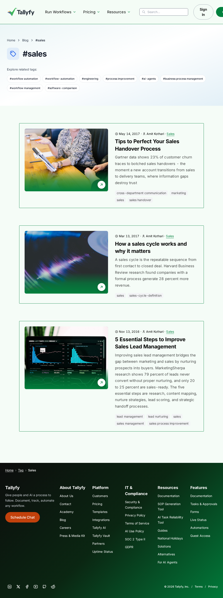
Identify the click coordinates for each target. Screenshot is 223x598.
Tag (21, 470)
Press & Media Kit (72, 536)
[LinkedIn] (9, 586)
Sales (170, 134)
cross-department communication (141, 193)
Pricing (89, 12)
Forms (194, 512)
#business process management (183, 78)
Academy (67, 512)
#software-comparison (62, 88)
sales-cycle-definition (145, 295)
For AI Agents (167, 562)
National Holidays (170, 538)
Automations (199, 527)
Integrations (101, 520)
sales (120, 200)
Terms (199, 586)
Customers (100, 496)
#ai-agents (149, 78)
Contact (65, 504)
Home (11, 40)
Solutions (164, 546)
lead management (130, 416)
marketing (178, 193)
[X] (18, 586)
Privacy (213, 586)
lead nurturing (158, 416)
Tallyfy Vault (101, 536)
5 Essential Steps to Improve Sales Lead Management (150, 343)
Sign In (203, 12)
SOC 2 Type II (135, 539)
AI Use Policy (134, 531)
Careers (65, 527)
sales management (130, 423)
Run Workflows (58, 12)
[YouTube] (35, 586)
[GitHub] (44, 586)
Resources (116, 12)
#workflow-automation (59, 78)
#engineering (90, 78)
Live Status (198, 520)
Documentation (168, 496)
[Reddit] (53, 586)
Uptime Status (102, 551)
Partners (98, 543)
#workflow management (25, 88)
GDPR (129, 547)
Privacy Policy (135, 515)
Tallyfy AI (99, 527)
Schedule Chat (22, 517)
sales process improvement (169, 423)
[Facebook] (27, 586)
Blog (25, 40)
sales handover (140, 200)
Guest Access (200, 536)
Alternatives (166, 554)
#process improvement (120, 78)
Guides (163, 530)
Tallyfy (12, 487)
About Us (66, 496)
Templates (99, 512)
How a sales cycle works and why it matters (151, 247)
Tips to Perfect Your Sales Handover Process (147, 145)
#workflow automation (24, 78)
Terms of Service (137, 523)
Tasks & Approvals (203, 504)
